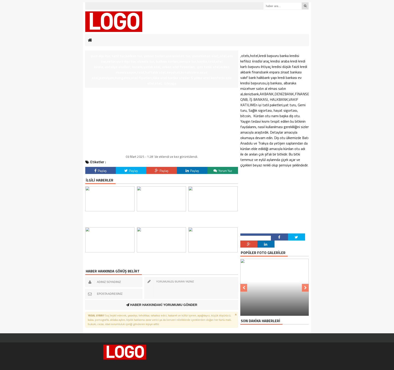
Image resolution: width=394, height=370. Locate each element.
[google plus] (248, 244)
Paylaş (102, 170)
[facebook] (279, 237)
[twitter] (296, 237)
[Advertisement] (161, 122)
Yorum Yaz (225, 170)
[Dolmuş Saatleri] (113, 21)
